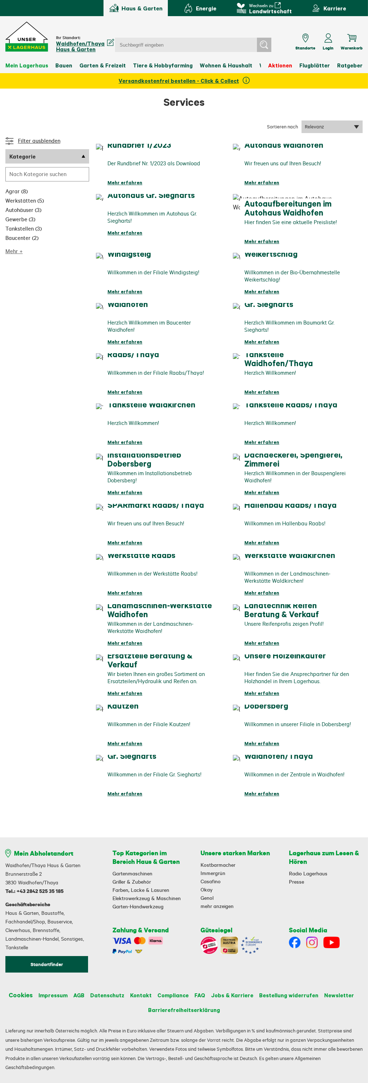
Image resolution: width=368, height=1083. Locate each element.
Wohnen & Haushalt (226, 65)
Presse (296, 882)
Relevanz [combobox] (314, 126)
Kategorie (22, 156)
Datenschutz (107, 995)
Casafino (211, 881)
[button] (27, 37)
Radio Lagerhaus (308, 873)
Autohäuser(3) (23, 210)
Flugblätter (314, 65)
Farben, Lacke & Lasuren (140, 890)
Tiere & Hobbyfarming (163, 65)
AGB (78, 995)
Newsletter (339, 995)
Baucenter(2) (21, 238)
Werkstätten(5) (24, 200)
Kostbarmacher (218, 865)
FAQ (199, 995)
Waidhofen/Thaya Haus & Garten (80, 46)
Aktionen (280, 65)
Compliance (173, 995)
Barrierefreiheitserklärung (184, 1009)
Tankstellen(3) (23, 228)
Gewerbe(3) (20, 219)
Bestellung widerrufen (288, 995)
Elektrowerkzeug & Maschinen (146, 898)
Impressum (53, 995)
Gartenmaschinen (132, 873)
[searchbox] (47, 174)
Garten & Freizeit (102, 65)
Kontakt (141, 995)
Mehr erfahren (124, 182)
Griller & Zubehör (131, 882)
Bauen (63, 65)
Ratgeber (350, 65)
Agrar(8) (16, 191)
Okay (206, 889)
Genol (207, 898)
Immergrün (213, 873)
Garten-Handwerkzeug (138, 906)
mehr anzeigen (217, 906)
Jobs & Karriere (232, 995)
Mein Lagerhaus (26, 65)
